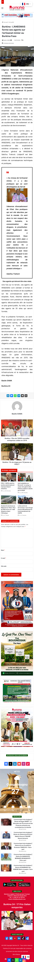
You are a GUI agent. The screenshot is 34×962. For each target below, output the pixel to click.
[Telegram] (18, 395)
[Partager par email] (22, 395)
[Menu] (2, 9)
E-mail (3, 558)
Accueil (5, 22)
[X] (13, 960)
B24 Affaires (16, 954)
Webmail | (16, 896)
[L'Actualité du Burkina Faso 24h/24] (17, 8)
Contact (27, 894)
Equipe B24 (23, 896)
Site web (3, 566)
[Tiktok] (23, 939)
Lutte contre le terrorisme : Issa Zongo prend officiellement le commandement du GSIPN (25, 509)
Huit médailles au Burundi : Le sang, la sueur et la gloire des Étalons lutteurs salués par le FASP (25, 486)
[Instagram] (24, 960)
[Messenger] (11, 395)
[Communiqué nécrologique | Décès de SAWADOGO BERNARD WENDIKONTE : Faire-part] (6, 857)
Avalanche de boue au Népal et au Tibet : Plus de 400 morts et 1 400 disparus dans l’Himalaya (8, 509)
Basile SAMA (6, 40)
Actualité (11, 22)
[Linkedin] (20, 960)
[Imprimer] (26, 395)
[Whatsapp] (17, 960)
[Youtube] (15, 939)
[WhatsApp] (15, 395)
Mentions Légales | (9, 894)
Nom (3, 550)
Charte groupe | (20, 894)
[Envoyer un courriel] (11, 40)
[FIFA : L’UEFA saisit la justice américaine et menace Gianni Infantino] (8, 477)
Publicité (10, 896)
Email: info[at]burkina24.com (17, 899)
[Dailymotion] (27, 939)
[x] (11, 939)
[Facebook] (9, 960)
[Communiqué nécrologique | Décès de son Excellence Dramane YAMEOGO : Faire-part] (6, 846)
